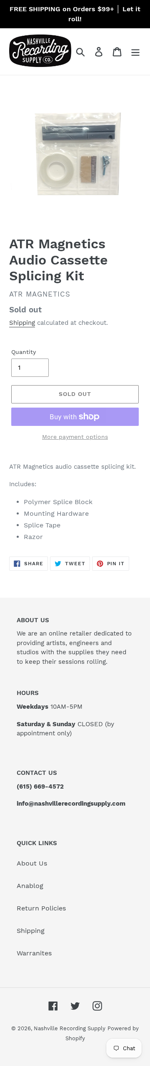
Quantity (23, 352)
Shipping (22, 322)
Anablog (30, 886)
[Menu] (135, 51)
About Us (32, 863)
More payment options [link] (75, 436)
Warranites (34, 953)
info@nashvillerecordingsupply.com (71, 803)
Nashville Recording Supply (69, 1028)
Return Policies (41, 908)
